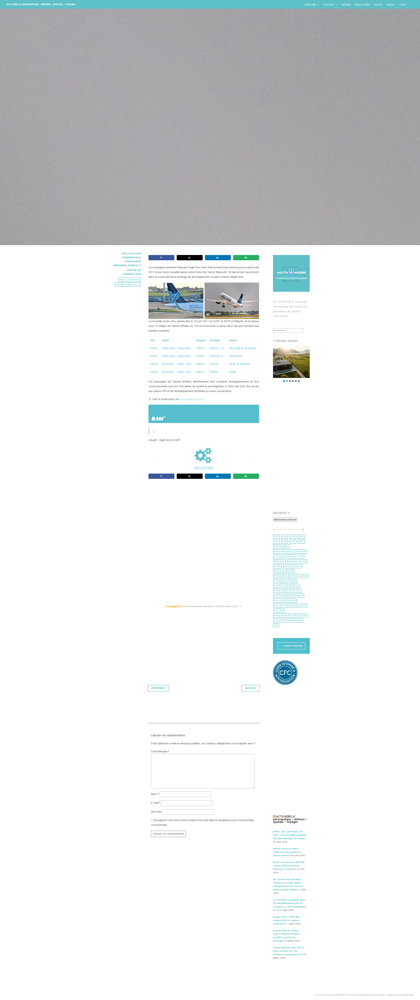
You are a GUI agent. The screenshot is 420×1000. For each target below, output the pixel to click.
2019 (292, 537)
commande (290, 581)
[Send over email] (246, 257)
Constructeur (280, 586)
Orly (125, 285)
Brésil (304, 576)
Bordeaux (294, 576)
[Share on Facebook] (161, 257)
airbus (285, 546)
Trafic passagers (294, 620)
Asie (286, 566)
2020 (301, 537)
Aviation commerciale (131, 256)
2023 (293, 541)
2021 (276, 541)
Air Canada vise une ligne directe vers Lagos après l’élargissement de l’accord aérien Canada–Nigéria (288, 885)
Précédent (158, 688)
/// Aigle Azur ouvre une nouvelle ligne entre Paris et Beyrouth (200, 138)
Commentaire (160, 751)
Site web (156, 811)
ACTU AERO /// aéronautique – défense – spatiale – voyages (41, 4)
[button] (203, 458)
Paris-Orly (278, 610)
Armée (277, 566)
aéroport (296, 566)
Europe (277, 591)
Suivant (250, 688)
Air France (279, 556)
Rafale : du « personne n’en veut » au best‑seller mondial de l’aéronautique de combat (289, 835)
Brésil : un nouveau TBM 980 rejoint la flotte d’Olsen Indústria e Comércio (288, 866)
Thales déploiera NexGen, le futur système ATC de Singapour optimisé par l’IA (288, 951)
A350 (276, 546)
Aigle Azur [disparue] (129, 280)
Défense (346, 5)
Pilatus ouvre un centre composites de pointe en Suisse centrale (287, 852)
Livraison (299, 596)
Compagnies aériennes (127, 263)
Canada (277, 581)
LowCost (291, 601)
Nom (155, 794)
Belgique (278, 571)
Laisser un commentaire (131, 272)
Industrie (310, 5)
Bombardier (280, 576)
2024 (301, 541)
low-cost (278, 601)
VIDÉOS (390, 5)
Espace (378, 5)
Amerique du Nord (297, 561)
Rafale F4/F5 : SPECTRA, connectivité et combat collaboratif (286, 920)
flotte (288, 591)
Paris (118, 285)
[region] (203, 458)
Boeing (290, 571)
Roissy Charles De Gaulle (286, 615)
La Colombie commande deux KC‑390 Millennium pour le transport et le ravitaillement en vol (289, 905)
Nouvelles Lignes (282, 605)
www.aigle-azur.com (192, 399)
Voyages (328, 5)
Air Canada (301, 551)
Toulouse (278, 620)
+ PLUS (402, 5)
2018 (284, 537)
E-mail (155, 802)
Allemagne (279, 561)
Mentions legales (323, 995)
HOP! (276, 596)
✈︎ (140, 265)
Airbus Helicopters (283, 551)
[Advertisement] (204, 518)
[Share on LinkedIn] (218, 257)
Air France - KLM (295, 556)
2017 (124, 254)
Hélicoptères (362, 5)
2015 (276, 537)
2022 (284, 541)
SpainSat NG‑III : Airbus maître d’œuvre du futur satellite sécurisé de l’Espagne (286, 936)
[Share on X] (190, 257)
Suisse (304, 615)
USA (276, 625)
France (132, 265)
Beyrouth (135, 285)
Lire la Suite (123, 157)
